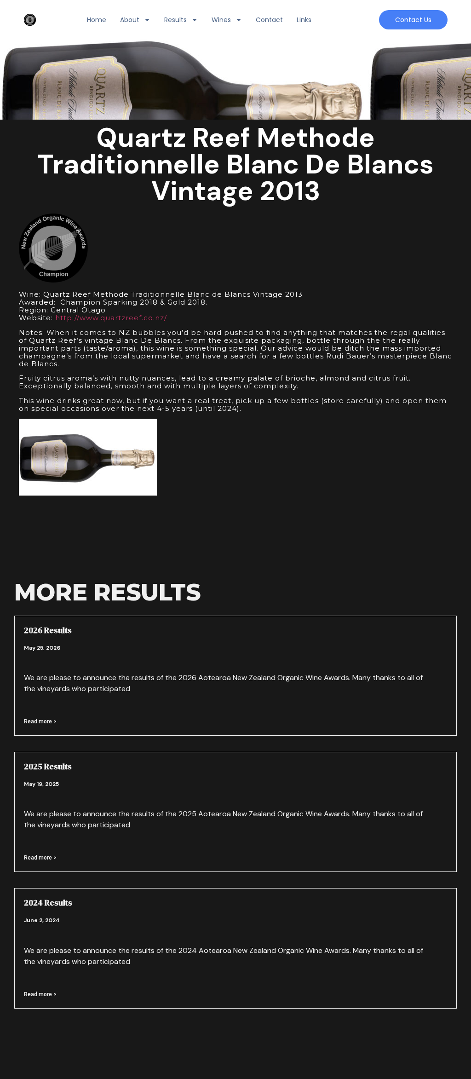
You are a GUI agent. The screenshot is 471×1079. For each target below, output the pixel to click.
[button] (413, 19)
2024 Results (48, 902)
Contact (269, 19)
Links (304, 19)
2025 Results (48, 766)
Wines (221, 19)
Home (96, 19)
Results (175, 19)
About (129, 19)
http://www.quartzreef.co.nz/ (111, 317)
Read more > (40, 721)
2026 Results (48, 630)
